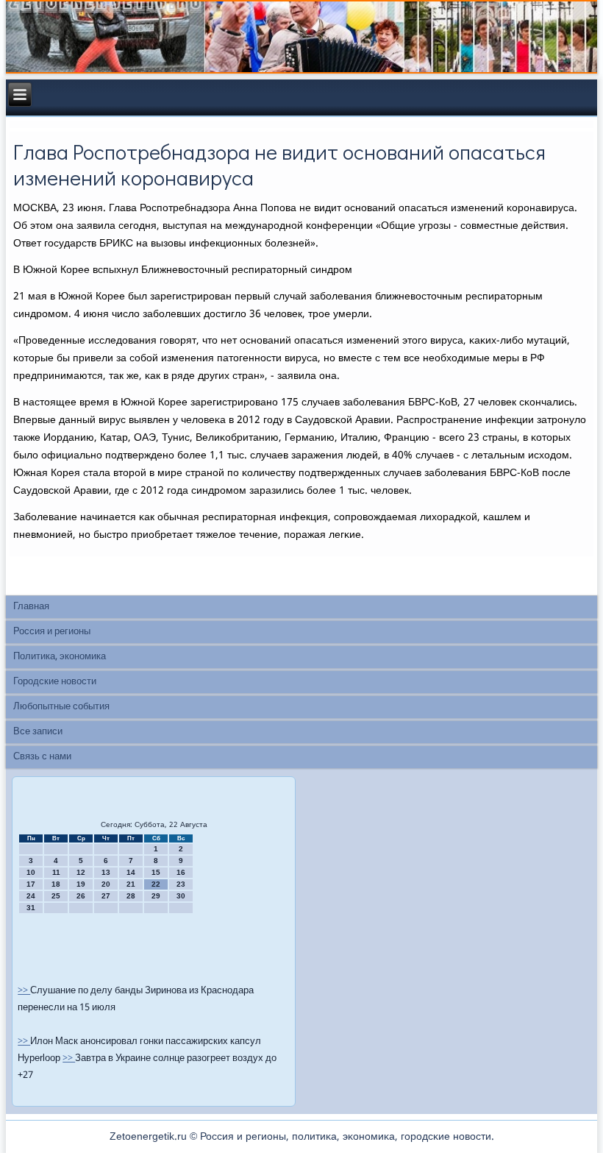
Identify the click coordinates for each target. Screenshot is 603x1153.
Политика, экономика (59, 656)
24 (30, 896)
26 (80, 896)
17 (30, 884)
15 (155, 872)
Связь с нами (42, 756)
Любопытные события (61, 706)
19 (80, 884)
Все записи (38, 731)
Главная (31, 606)
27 (105, 896)
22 (155, 884)
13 (105, 872)
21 (130, 884)
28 (130, 896)
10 (30, 872)
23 (180, 884)
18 (55, 884)
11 (56, 872)
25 (55, 896)
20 (105, 884)
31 (30, 908)
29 (155, 896)
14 (130, 872)
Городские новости (54, 681)
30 (180, 896)
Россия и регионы (51, 631)
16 (180, 872)
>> (24, 990)
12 (80, 872)
